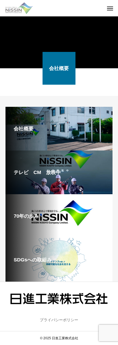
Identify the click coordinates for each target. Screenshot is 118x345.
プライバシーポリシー (59, 320)
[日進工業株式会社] (19, 8)
